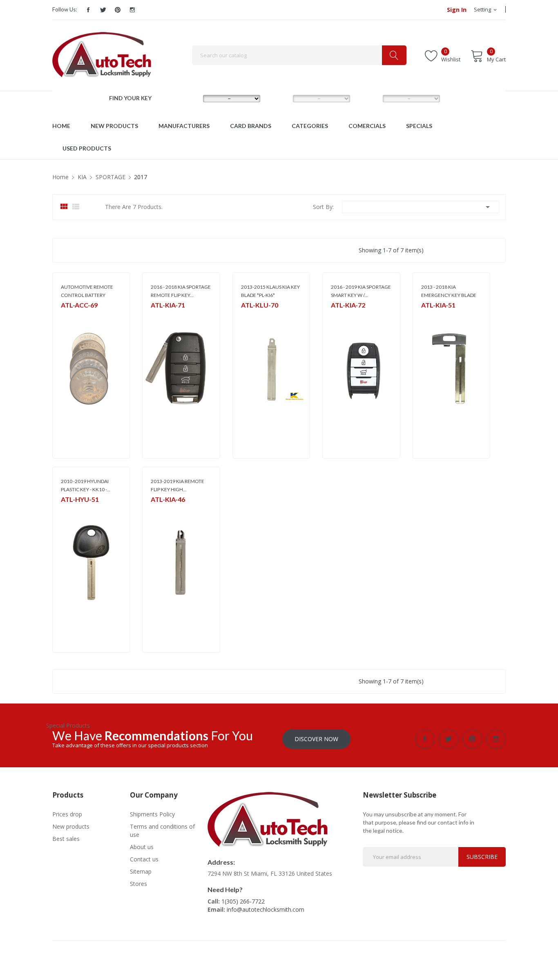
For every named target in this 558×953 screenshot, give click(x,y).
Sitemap (141, 871)
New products (70, 826)
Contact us (144, 859)
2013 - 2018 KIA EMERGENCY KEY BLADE (448, 291)
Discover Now (316, 739)
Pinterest (117, 10)
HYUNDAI (72, 509)
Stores (138, 884)
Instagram (132, 10)
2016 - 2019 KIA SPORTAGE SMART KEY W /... (361, 291)
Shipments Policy (152, 814)
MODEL (280, 98)
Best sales (66, 839)
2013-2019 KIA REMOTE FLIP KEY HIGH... (177, 485)
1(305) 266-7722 (243, 901)
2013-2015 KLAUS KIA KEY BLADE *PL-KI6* (270, 291)
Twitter (103, 10)
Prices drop (67, 814)
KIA (154, 315)
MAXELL (69, 315)
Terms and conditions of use (162, 830)
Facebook (88, 10)
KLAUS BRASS (256, 315)
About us (142, 847)
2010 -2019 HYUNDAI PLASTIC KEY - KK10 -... (85, 485)
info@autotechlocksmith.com (265, 909)
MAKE (188, 98)
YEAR (367, 98)
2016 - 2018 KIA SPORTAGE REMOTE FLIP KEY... (181, 291)
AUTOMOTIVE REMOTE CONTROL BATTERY (87, 291)
